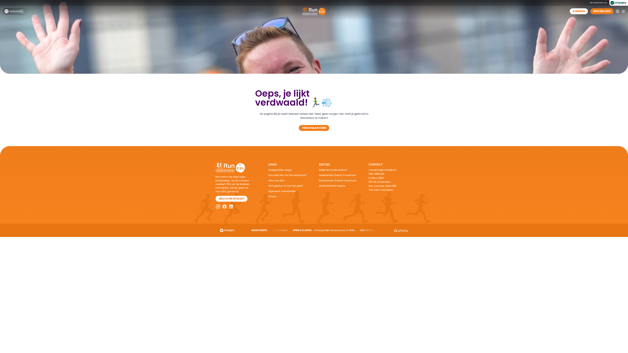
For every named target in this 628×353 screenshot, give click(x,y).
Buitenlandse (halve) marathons (337, 180)
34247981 (390, 186)
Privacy (272, 196)
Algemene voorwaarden (282, 191)
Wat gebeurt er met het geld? (285, 185)
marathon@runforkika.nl (382, 170)
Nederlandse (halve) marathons (337, 175)
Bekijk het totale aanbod (333, 170)
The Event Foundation (381, 190)
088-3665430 (376, 174)
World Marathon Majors (332, 185)
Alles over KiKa (276, 180)
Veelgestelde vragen (280, 170)
